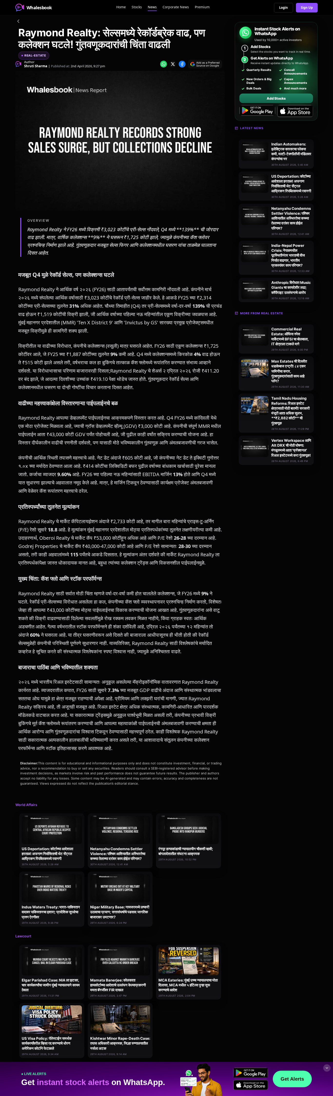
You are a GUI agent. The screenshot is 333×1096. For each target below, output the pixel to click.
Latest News (252, 128)
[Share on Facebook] (182, 64)
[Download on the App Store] (295, 111)
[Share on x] (172, 64)
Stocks (137, 7)
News (152, 7)
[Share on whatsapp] (163, 64)
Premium (202, 7)
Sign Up (307, 7)
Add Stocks (276, 98)
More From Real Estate (261, 313)
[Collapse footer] (327, 1068)
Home (121, 7)
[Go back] (18, 22)
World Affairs (26, 805)
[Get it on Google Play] (257, 111)
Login (283, 7)
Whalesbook (39, 7)
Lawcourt (23, 936)
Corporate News (176, 7)
